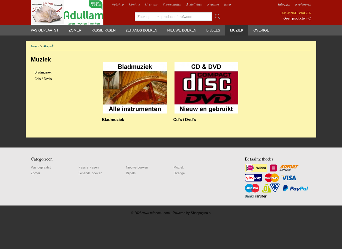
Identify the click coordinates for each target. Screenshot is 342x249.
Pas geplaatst (45, 30)
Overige (261, 30)
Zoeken (216, 16)
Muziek (236, 30)
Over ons (151, 4)
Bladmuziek (43, 72)
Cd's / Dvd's (43, 79)
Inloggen (284, 4)
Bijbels (213, 30)
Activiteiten (194, 4)
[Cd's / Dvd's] (206, 88)
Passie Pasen (103, 30)
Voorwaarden (171, 4)
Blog (227, 4)
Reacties (213, 4)
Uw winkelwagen (295, 13)
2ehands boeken (141, 30)
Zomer (75, 30)
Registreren (303, 4)
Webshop (117, 4)
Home (35, 46)
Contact (134, 4)
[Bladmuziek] (135, 88)
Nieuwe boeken (181, 30)
